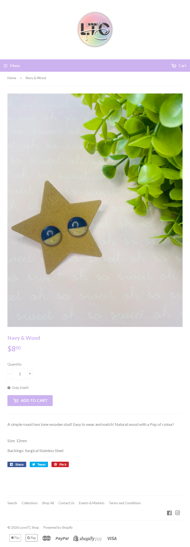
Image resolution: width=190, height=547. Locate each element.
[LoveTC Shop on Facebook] (169, 513)
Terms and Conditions (125, 503)
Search (12, 503)
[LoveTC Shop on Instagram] (177, 513)
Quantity (14, 364)
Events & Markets (91, 503)
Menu (15, 65)
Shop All (48, 503)
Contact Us (66, 503)
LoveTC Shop (29, 527)
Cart (182, 65)
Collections (30, 503)
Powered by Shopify (58, 527)
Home (11, 78)
